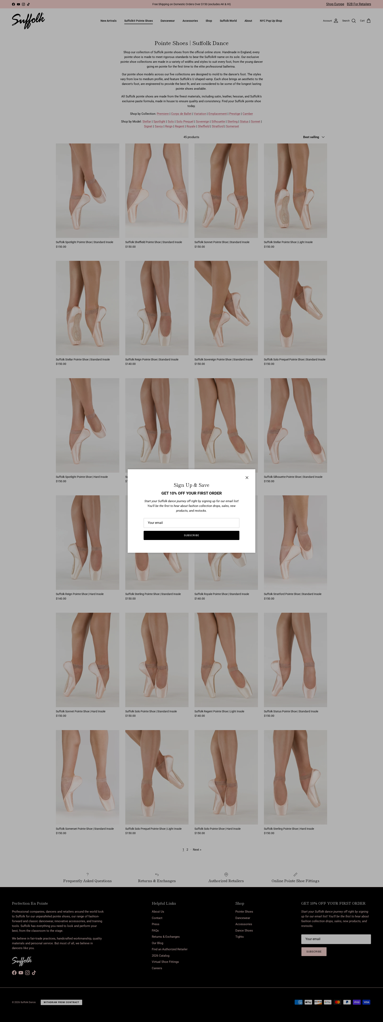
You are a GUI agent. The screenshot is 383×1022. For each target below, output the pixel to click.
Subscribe (191, 535)
